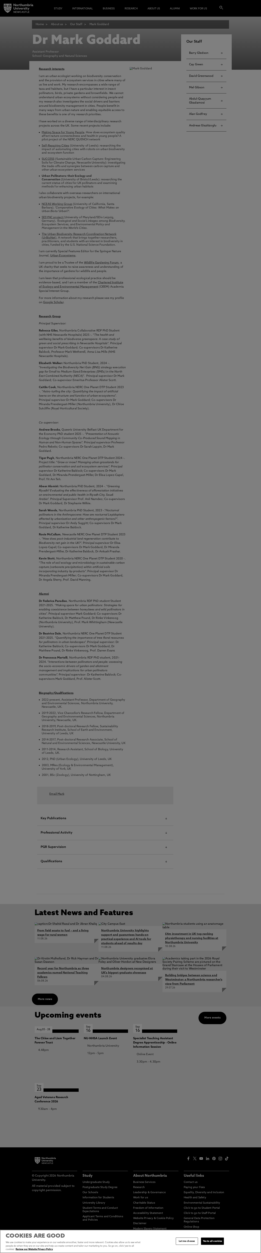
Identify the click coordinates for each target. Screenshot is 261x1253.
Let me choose (187, 1241)
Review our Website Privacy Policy (34, 1249)
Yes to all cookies (212, 1241)
